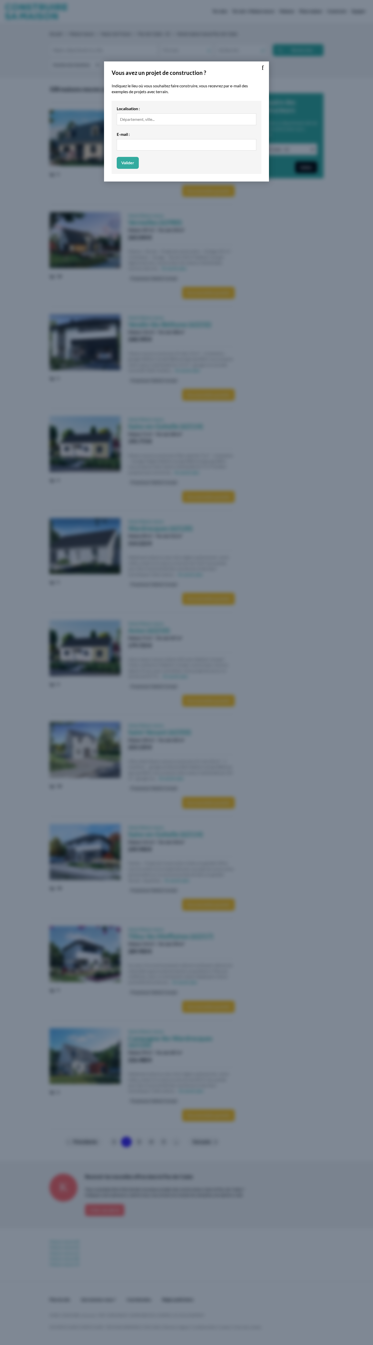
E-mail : (123, 134)
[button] (262, 68)
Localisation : (128, 108)
